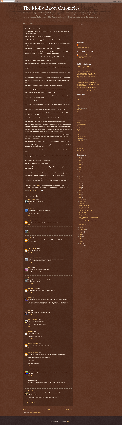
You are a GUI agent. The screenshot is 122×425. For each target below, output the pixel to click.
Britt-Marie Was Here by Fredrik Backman (87, 82)
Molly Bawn (79, 132)
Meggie (78, 130)
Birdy (78, 107)
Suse (78, 146)
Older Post (69, 409)
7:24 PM (30, 305)
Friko (78, 116)
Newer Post (27, 409)
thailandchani (31, 199)
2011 (80, 188)
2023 (80, 160)
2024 (80, 158)
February (82, 245)
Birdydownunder (32, 288)
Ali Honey (79, 99)
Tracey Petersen (32, 248)
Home (48, 409)
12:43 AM (30, 283)
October (82, 227)
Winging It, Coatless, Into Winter (87, 210)
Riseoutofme (80, 138)
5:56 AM (30, 375)
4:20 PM (30, 347)
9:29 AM (30, 314)
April (81, 241)
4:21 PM (30, 365)
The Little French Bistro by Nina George (86, 87)
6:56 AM (30, 292)
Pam (29, 297)
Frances (79, 113)
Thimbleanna (31, 277)
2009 (80, 192)
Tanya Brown (31, 220)
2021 (80, 164)
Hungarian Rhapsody (84, 215)
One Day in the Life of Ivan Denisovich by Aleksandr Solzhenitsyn (87, 77)
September (82, 229)
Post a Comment (31, 402)
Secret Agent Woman (80, 141)
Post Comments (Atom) (35, 412)
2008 (80, 194)
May (81, 238)
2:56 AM (30, 262)
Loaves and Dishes (83, 54)
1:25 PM (30, 203)
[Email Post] (42, 190)
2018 (80, 171)
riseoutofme (31, 229)
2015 (80, 178)
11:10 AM (30, 338)
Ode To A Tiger (83, 212)
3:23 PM (30, 224)
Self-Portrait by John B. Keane (84, 66)
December (82, 199)
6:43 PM (30, 399)
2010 (80, 190)
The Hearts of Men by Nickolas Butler (86, 69)
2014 (80, 181)
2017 (80, 174)
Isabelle (79, 122)
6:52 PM (30, 233)
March (81, 243)
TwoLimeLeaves (80, 150)
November (82, 201)
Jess (29, 208)
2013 (80, 183)
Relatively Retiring (81, 136)
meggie (30, 267)
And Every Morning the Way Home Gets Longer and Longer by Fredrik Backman (86, 74)
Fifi (77, 111)
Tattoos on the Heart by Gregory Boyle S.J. (87, 90)
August (81, 232)
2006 (80, 251)
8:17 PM (30, 326)
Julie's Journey (32, 370)
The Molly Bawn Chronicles (51, 7)
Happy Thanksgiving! (84, 205)
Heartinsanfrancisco (81, 120)
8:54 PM (30, 243)
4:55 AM (30, 273)
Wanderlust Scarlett (33, 343)
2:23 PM (30, 215)
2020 (80, 167)
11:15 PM (30, 386)
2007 (80, 197)
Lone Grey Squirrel (33, 257)
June (81, 236)
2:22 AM (30, 252)
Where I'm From (83, 203)
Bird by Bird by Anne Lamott (83, 71)
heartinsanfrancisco (33, 319)
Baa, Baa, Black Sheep (85, 208)
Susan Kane (31, 390)
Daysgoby (39, 185)
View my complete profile (83, 47)
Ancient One (80, 102)
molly (29, 237)
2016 (80, 176)
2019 (80, 169)
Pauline (78, 134)
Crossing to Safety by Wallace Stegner (86, 80)
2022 (80, 162)
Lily (29, 310)
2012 (80, 185)
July (81, 234)
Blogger (68, 421)
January (82, 248)
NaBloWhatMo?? (83, 224)
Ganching (79, 118)
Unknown (30, 331)
